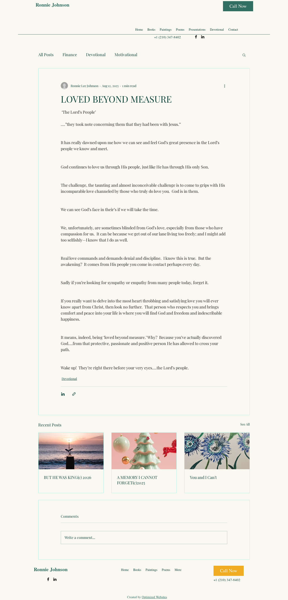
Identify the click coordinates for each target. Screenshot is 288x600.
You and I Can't (203, 477)
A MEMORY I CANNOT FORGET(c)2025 (137, 480)
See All (245, 424)
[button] (244, 55)
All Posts (46, 54)
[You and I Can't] (217, 451)
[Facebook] (196, 36)
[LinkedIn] (202, 36)
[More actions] (224, 85)
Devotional (96, 54)
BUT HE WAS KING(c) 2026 (67, 477)
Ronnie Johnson (52, 4)
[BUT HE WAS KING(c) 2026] (71, 451)
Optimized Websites (154, 597)
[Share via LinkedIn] (63, 394)
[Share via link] (74, 394)
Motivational (126, 54)
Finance (70, 54)
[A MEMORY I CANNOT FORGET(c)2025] (144, 451)
